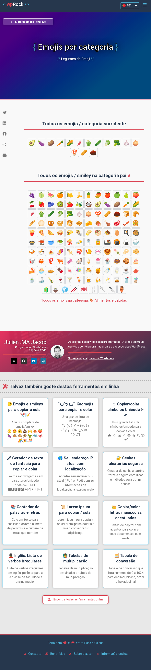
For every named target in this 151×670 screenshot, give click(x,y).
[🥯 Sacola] (60, 223)
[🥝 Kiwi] (60, 204)
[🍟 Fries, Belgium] (32, 232)
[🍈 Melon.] (41, 194)
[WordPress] (43, 361)
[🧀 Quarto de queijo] (88, 223)
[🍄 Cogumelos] (74, 152)
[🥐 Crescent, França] (136, 213)
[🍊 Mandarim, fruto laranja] (60, 194)
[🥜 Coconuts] (84, 152)
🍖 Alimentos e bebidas (84, 300)
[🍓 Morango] (41, 204)
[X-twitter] (14, 361)
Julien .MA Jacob (25, 342)
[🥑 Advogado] (32, 143)
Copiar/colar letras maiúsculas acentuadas (126, 512)
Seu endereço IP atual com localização (75, 463)
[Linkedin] (34, 361)
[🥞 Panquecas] (69, 223)
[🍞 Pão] (126, 213)
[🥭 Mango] (98, 194)
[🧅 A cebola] (136, 143)
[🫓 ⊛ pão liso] (41, 223)
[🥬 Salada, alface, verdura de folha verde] (107, 143)
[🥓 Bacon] (126, 223)
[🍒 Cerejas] (32, 204)
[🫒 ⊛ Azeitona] (79, 204)
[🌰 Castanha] (93, 152)
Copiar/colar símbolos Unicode (126, 409)
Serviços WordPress (101, 358)
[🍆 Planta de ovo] (41, 143)
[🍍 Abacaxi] (88, 194)
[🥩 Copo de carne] (117, 223)
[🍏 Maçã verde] (117, 194)
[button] (145, 5)
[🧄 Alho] (126, 143)
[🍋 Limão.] (69, 194)
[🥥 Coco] (88, 204)
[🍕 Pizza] (41, 232)
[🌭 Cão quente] (51, 232)
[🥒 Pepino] (98, 143)
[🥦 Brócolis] (117, 143)
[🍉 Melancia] (51, 194)
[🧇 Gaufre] (79, 223)
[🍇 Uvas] (32, 194)
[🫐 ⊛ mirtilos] (51, 204)
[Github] (24, 361)
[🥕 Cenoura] (60, 143)
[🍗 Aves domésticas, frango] (107, 223)
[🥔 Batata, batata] (51, 143)
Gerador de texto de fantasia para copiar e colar (25, 463)
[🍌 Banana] (79, 194)
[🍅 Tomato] (69, 204)
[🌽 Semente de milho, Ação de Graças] (69, 143)
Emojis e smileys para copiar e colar (25, 409)
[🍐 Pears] (126, 194)
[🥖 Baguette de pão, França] (32, 223)
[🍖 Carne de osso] (98, 223)
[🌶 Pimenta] (79, 143)
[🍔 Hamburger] (136, 223)
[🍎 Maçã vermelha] (107, 194)
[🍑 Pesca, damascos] (136, 194)
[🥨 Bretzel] (51, 223)
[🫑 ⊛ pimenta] (88, 143)
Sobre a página (77, 358)
